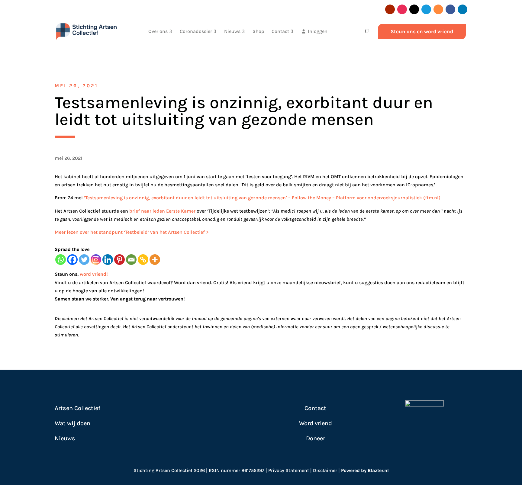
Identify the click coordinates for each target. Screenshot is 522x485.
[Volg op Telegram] (426, 9)
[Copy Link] (143, 259)
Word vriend (315, 423)
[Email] (131, 259)
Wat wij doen (72, 423)
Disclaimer (325, 470)
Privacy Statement (288, 470)
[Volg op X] (414, 9)
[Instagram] (96, 259)
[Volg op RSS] (438, 9)
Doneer (315, 438)
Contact (315, 408)
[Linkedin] (107, 259)
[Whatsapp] (60, 259)
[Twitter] (84, 259)
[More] (155, 259)
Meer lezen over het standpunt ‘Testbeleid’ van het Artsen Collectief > (132, 232)
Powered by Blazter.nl (365, 470)
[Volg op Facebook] (450, 9)
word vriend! (94, 274)
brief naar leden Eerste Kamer (162, 211)
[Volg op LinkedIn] (462, 9)
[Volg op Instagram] (402, 9)
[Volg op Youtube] (390, 9)
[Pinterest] (119, 259)
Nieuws (65, 438)
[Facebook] (72, 259)
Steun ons (66, 274)
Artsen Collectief (77, 408)
